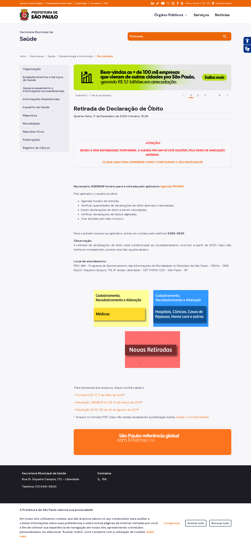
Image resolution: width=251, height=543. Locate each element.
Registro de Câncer (36, 148)
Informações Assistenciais (41, 99)
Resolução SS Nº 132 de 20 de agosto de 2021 (107, 410)
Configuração (172, 523)
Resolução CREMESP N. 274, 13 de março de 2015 (108, 402)
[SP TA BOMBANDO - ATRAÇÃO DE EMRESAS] (152, 77)
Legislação (81, 3)
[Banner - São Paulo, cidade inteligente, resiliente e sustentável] (152, 442)
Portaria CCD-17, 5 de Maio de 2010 (99, 395)
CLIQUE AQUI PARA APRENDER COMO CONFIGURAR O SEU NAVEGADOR (152, 162)
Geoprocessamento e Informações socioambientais (43, 89)
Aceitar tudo (195, 523)
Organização (32, 69)
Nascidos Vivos (33, 132)
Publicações (31, 140)
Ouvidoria (95, 3)
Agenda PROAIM (172, 186)
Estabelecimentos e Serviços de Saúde (43, 78)
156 (106, 3)
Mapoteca (30, 115)
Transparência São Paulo (59, 3)
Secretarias (37, 56)
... (212, 95)
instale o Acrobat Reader (192, 417)
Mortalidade (105, 56)
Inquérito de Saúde (36, 107)
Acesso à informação (31, 3)
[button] (227, 95)
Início (23, 56)
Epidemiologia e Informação (76, 56)
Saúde (51, 56)
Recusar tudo (220, 523)
